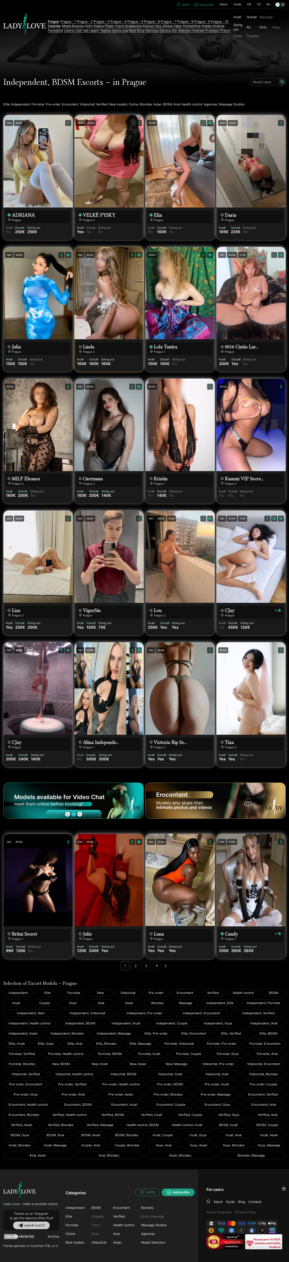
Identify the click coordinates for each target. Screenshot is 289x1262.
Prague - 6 (152, 21)
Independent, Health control (30, 1023)
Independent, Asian (23, 1033)
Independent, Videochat (87, 1013)
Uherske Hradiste (191, 30)
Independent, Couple (172, 1023)
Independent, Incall (126, 1023)
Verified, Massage (100, 1125)
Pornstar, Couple (188, 1054)
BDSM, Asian (90, 1135)
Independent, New (30, 1013)
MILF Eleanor (26, 479)
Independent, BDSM (80, 1023)
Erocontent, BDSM (78, 1105)
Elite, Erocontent (193, 1033)
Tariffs (185, 4)
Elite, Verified (231, 1033)
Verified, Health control (69, 1115)
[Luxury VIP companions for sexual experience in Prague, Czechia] (19, 1190)
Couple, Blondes (127, 1145)
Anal (176, 104)
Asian (157, 104)
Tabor (177, 26)
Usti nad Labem (87, 30)
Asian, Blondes (180, 1155)
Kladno (99, 26)
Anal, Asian (37, 1155)
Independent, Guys (218, 1023)
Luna (159, 934)
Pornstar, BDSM (110, 1054)
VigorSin (92, 610)
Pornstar (38, 104)
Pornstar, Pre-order (221, 1044)
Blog (241, 1202)
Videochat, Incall (170, 1074)
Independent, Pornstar (263, 1003)
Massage (185, 1003)
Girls (263, 27)
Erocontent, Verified (263, 1094)
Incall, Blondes (19, 1145)
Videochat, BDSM (123, 1074)
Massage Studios (232, 104)
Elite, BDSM (268, 1033)
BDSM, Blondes (126, 1135)
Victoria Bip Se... (170, 742)
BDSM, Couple (267, 1125)
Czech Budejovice (128, 26)
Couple (44, 1003)
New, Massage (176, 1064)
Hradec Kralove (212, 26)
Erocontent (70, 104)
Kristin (161, 479)
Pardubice (55, 30)
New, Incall (100, 1064)
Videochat (87, 104)
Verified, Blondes (60, 1125)
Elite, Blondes (106, 1044)
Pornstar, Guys (228, 1054)
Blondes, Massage (251, 1155)
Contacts (255, 1202)
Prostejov (212, 30)
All (248, 27)
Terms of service (219, 1212)
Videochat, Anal (216, 1074)
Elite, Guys (46, 1044)
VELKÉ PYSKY (99, 215)
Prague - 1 (68, 21)
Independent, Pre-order (144, 1013)
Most (132, 30)
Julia (16, 347)
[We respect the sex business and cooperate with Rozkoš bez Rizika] (263, 1241)
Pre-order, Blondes (168, 1094)
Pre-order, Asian (120, 1094)
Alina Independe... (101, 742)
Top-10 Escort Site (232, 1242)
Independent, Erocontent (201, 1013)
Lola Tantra (165, 347)
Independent (20, 104)
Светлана (93, 479)
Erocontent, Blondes (24, 1115)
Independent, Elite (220, 1003)
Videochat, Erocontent (263, 1064)
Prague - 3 (102, 21)
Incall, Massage (55, 1145)
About (224, 4)
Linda (88, 347)
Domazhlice (192, 26)
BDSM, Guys (20, 1135)
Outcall (251, 17)
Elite (6, 104)
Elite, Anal (74, 1044)
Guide (237, 4)
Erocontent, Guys (217, 1105)
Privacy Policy (245, 1212)
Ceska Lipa (120, 30)
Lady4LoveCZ (34, 1225)
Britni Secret (24, 934)
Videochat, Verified (25, 1074)
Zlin (174, 30)
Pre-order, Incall (217, 1084)
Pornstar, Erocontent (264, 1044)
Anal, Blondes (109, 1155)
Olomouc (151, 30)
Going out (237, 27)
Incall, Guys (198, 1135)
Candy (231, 934)
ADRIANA (23, 215)
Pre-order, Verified (72, 1084)
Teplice (105, 30)
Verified (102, 104)
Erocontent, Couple (170, 1105)
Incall (237, 17)
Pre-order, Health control (121, 1084)
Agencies (211, 104)
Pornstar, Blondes (22, 1064)
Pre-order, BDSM (170, 1084)
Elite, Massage (140, 1044)
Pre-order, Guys (26, 1094)
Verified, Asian (21, 1125)
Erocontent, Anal (263, 1105)
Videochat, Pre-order (218, 1064)
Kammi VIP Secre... (244, 479)
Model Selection (153, 1242)
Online (134, 104)
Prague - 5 (135, 21)
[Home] (208, 1201)
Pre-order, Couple (263, 1084)
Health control (191, 104)
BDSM (167, 104)
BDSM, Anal (55, 1135)
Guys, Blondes (233, 1145)
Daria (230, 215)
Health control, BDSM (143, 1125)
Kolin (89, 26)
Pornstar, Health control (66, 1054)
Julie (87, 934)
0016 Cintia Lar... (241, 347)
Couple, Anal (90, 1145)
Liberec (69, 30)
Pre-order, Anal (73, 1094)
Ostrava (165, 30)
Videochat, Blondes (263, 1074)
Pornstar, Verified (22, 1054)
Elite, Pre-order (156, 1033)
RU (268, 4)
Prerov (225, 30)
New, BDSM (61, 1064)
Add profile (206, 4)
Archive (53, 1236)
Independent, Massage (114, 1033)
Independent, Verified (258, 1013)
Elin (158, 215)
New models (118, 104)
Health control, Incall (187, 1125)
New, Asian (138, 1064)
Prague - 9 (202, 21)
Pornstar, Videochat (179, 1044)
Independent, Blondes (67, 1033)
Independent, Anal (264, 1023)
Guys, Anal (164, 1145)
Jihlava (167, 26)
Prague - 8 (185, 21)
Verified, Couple (190, 1115)
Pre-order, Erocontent (25, 1084)
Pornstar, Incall (149, 1054)
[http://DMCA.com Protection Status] (19, 1236)
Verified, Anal (268, 1115)
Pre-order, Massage (216, 1094)
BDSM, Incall (228, 1125)
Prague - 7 (169, 21)
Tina (229, 742)
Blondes (146, 104)
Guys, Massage (269, 1145)
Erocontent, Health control (28, 1105)
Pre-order (53, 104)
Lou (158, 610)
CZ (259, 4)
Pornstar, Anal (267, 1054)
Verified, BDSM (112, 1115)
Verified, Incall (151, 1115)
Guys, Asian (198, 1145)
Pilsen (109, 26)
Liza (16, 610)
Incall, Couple (163, 1135)
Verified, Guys (228, 1115)
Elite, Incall (17, 1044)
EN (249, 4)
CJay (230, 610)
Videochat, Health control (74, 1074)
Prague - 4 (118, 21)
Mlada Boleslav (73, 26)
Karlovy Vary (152, 26)
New (100, 993)
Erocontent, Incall (124, 1105)
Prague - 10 (219, 21)
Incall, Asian (269, 1135)
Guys (73, 1003)
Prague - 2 (85, 21)
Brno (140, 30)
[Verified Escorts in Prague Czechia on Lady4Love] (24, 26)
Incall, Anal (234, 1135)
